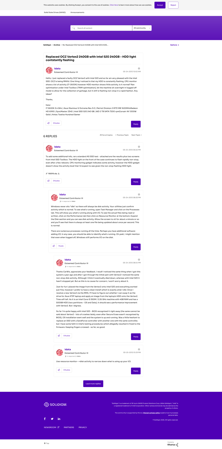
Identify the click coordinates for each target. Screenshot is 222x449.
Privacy (83, 427)
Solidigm (47, 45)
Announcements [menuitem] (77, 12)
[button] (159, 5)
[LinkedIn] (59, 418)
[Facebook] (45, 418)
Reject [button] (173, 5)
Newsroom (50, 427)
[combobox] (101, 28)
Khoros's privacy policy (151, 413)
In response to (68, 201)
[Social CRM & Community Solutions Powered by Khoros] (173, 444)
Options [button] (173, 45)
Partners (69, 427)
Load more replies (93, 384)
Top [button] (47, 443)
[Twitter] (52, 418)
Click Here (114, 5)
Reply (135, 124)
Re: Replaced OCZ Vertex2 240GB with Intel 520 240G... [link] (85, 45)
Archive (57, 45)
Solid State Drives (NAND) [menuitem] (55, 12)
